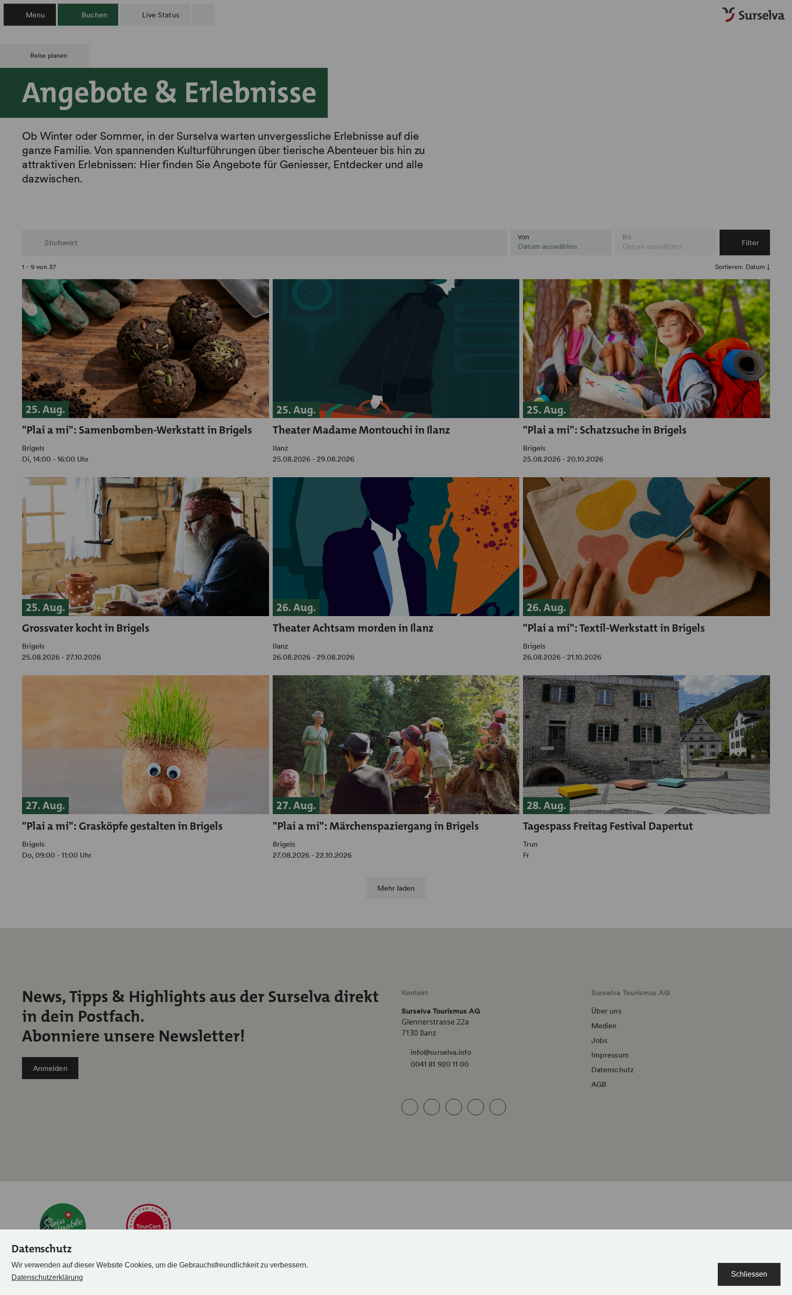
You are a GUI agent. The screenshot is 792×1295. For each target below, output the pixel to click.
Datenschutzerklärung (47, 1277)
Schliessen (749, 1274)
